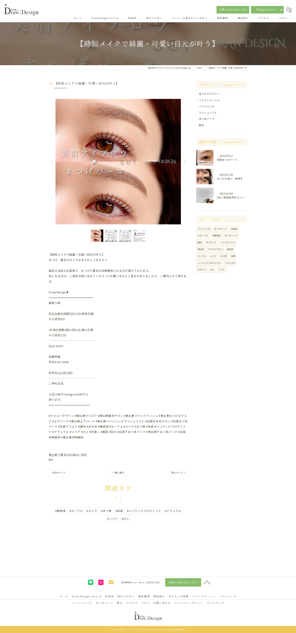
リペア (222, 269)
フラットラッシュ (209, 100)
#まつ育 (106, 511)
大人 (212, 269)
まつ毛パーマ (206, 118)
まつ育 (223, 256)
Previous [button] (52, 161)
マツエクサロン (215, 249)
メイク (213, 256)
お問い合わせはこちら (233, 9)
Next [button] (184, 161)
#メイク (92, 511)
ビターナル (203, 235)
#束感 (119, 511)
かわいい (202, 269)
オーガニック (231, 235)
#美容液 (60, 511)
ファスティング (228, 242)
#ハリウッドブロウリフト (144, 511)
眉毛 (51, 459)
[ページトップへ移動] (207, 582)
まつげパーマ (220, 228)
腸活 (200, 242)
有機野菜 (216, 235)
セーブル (202, 256)
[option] (118, 161)
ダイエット (211, 242)
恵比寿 (201, 249)
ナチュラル (230, 262)
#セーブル (76, 511)
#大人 (125, 519)
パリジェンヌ (206, 106)
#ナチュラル (173, 511)
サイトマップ (215, 603)
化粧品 (234, 228)
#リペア (112, 519)
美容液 (230, 249)
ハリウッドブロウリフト (209, 262)
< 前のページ (58, 472)
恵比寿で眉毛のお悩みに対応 (68, 455)
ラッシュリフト (208, 112)
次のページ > (178, 472)
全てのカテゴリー (209, 93)
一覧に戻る (118, 472)
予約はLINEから (266, 9)
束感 (233, 256)
